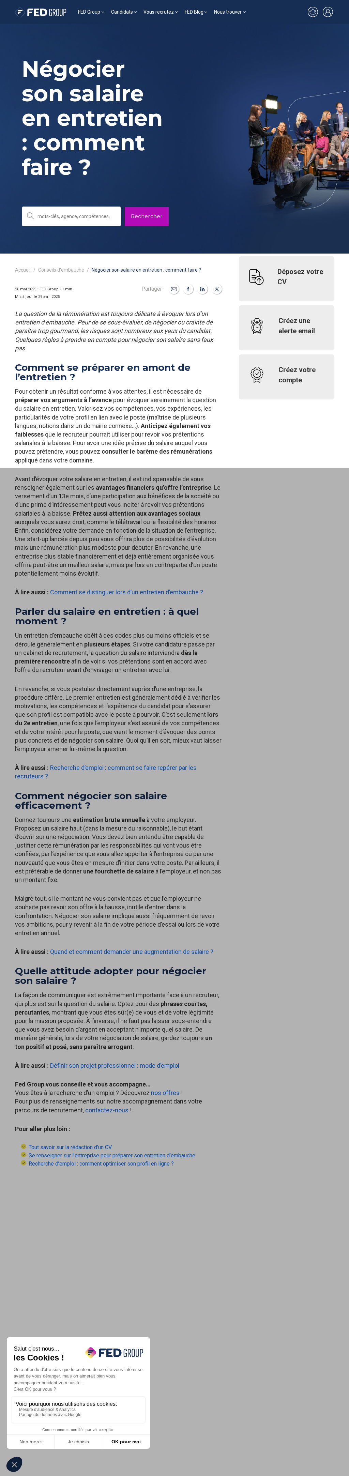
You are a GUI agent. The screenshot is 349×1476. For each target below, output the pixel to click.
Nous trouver (228, 12)
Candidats (122, 12)
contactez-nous (106, 1110)
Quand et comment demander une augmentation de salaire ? (131, 951)
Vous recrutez (158, 12)
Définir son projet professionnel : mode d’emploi (114, 1065)
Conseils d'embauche (61, 270)
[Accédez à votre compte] (328, 12)
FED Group (89, 12)
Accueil (23, 270)
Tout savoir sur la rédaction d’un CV (70, 1147)
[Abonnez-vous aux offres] (313, 12)
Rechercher (147, 216)
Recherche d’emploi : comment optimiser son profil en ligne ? (101, 1163)
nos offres (165, 1092)
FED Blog (194, 12)
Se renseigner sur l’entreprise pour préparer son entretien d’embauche (112, 1155)
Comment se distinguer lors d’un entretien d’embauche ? (126, 592)
